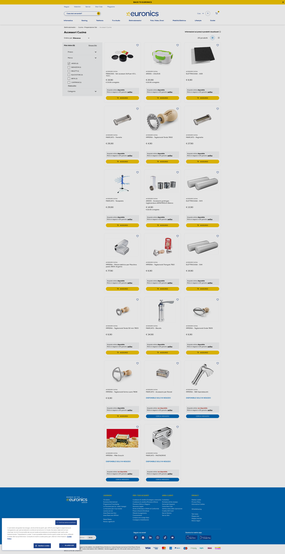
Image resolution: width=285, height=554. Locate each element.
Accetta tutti (69, 545)
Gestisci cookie (43, 546)
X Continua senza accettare (66, 522)
